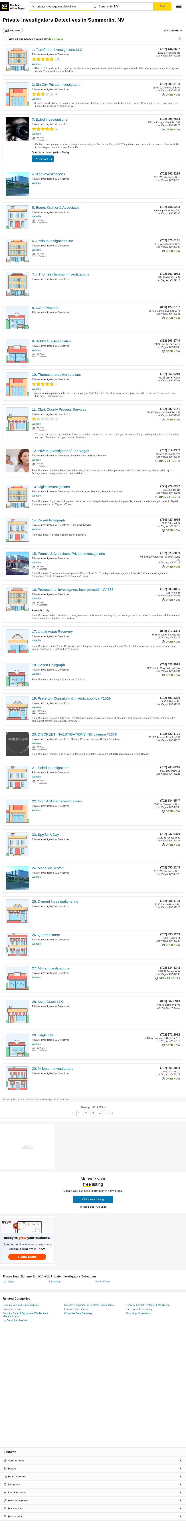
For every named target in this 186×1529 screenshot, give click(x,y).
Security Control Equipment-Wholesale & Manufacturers (25, 1315)
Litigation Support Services (85, 491)
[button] (178, 6)
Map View (15, 30)
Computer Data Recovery (78, 1313)
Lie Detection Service (15, 1320)
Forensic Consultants (76, 1309)
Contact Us (45, 158)
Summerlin (26, 1099)
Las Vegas (9, 1281)
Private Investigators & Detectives (50, 54)
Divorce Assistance (110, 739)
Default (174, 30)
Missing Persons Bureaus (85, 739)
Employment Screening (139, 1309)
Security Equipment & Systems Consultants (89, 1305)
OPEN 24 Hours (53, 38)
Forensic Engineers (112, 491)
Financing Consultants (138, 1313)
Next (112, 1113)
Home (6, 1099)
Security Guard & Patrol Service (88, 455)
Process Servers (12, 1309)
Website (36, 64)
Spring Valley (102, 1281)
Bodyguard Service (81, 525)
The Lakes (55, 1281)
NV (14, 1099)
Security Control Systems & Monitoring (148, 1305)
